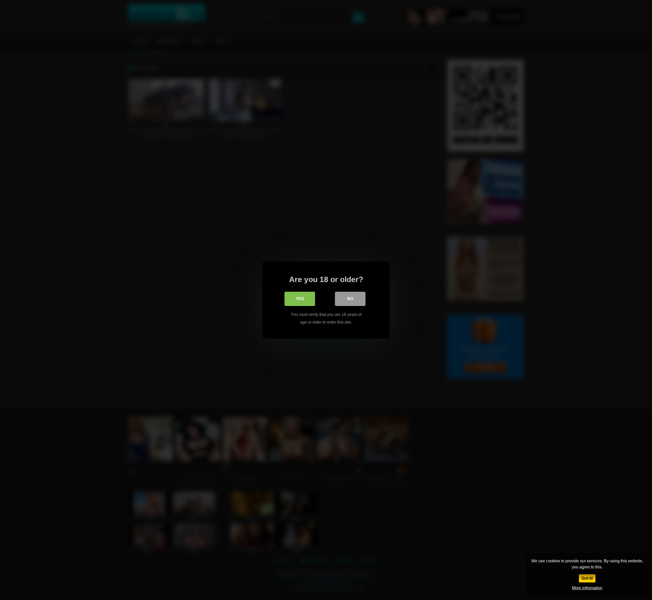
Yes (300, 299)
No (350, 299)
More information (587, 588)
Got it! (587, 578)
